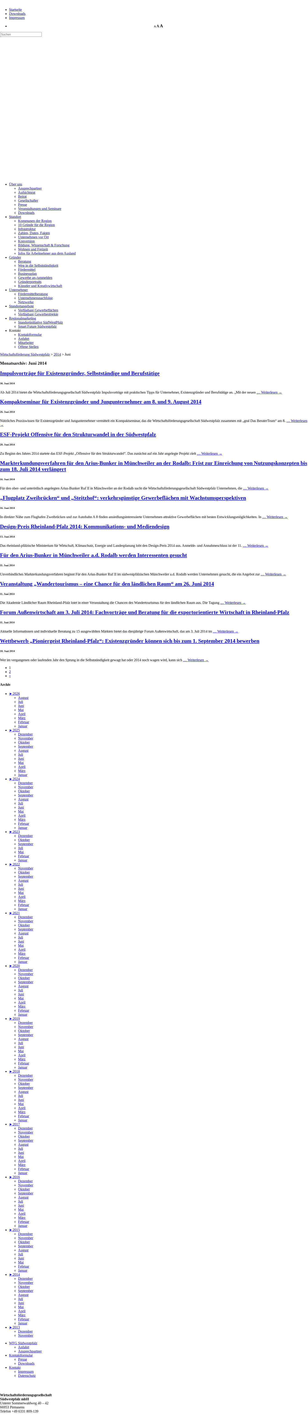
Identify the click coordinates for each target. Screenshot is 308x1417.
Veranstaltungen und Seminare (39, 209)
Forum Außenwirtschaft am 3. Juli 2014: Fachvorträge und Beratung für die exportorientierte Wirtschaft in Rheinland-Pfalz (144, 612)
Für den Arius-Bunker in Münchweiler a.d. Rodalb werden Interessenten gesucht (93, 555)
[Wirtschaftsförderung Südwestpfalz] (22, 58)
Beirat (22, 196)
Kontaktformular (30, 334)
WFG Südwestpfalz (23, 1343)
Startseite (15, 10)
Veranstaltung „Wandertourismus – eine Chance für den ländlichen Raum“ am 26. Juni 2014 (107, 584)
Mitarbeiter (26, 343)
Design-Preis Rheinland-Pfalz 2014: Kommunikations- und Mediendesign (84, 526)
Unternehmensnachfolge (35, 298)
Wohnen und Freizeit (33, 249)
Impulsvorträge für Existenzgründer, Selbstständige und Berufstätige (80, 373)
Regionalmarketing (22, 318)
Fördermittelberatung (33, 294)
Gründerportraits (29, 282)
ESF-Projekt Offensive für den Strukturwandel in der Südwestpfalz (78, 434)
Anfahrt (23, 339)
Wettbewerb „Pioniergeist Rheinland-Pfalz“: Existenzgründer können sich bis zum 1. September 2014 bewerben (129, 641)
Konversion (26, 241)
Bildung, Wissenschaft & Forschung (43, 245)
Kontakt (15, 1367)
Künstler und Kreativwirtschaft (40, 286)
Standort (15, 217)
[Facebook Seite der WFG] (3, 1387)
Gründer (15, 257)
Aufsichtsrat (26, 192)
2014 (57, 354)
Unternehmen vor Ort (33, 237)
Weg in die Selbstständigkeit (38, 265)
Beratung (24, 261)
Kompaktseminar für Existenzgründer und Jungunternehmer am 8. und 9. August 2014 (100, 402)
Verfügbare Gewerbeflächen (38, 310)
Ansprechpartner (30, 188)
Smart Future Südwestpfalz (37, 326)
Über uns (15, 184)
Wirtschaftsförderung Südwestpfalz (25, 354)
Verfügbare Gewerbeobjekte (38, 314)
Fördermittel (26, 269)
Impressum (17, 18)
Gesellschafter (28, 200)
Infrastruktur (27, 229)
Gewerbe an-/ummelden (35, 278)
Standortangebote (21, 306)
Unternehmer (18, 290)
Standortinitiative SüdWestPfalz (40, 322)
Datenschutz (27, 1376)
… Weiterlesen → (269, 392)
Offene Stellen (28, 347)
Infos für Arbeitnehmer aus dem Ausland (47, 253)
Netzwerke (26, 302)
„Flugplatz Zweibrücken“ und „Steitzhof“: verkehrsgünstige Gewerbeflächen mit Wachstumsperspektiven (123, 498)
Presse (22, 204)
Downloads (17, 14)
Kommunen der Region (35, 221)
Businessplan (27, 274)
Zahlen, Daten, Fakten (34, 233)
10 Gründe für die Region (36, 225)
